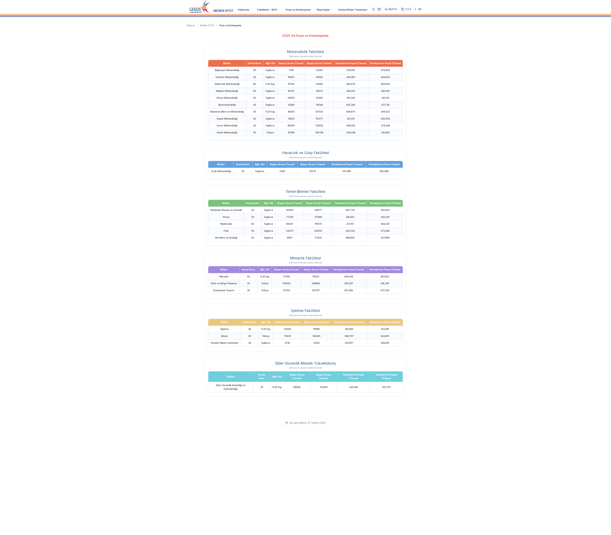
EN (419, 9)
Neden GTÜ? (207, 25)
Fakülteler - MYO (267, 9)
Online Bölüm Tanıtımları (352, 9)
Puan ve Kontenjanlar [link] (230, 25)
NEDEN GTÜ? (223, 11)
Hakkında (243, 9)
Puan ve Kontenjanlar (298, 9)
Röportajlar (323, 9)
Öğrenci (190, 25)
